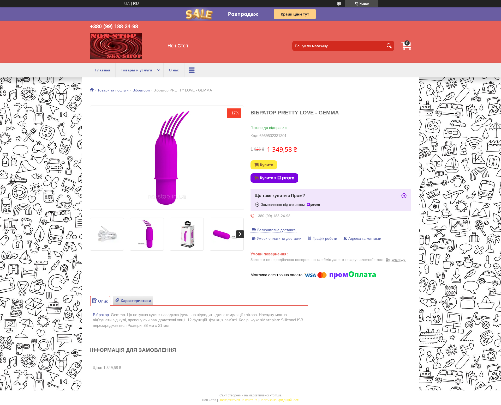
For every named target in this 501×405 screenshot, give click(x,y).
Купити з (268, 178)
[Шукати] (389, 46)
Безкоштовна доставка (276, 230)
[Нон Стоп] (116, 46)
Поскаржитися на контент (238, 400)
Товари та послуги (113, 90)
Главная (102, 70)
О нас (174, 70)
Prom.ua (276, 395)
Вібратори (141, 90)
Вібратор (101, 314)
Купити (266, 165)
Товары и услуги (136, 70)
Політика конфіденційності (279, 400)
